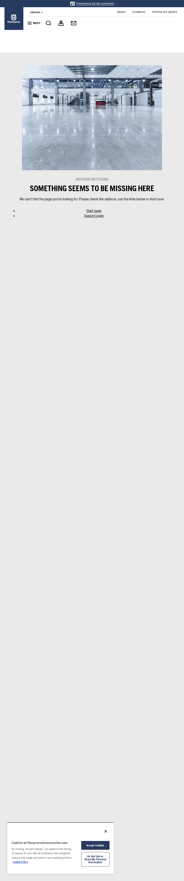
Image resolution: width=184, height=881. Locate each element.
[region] (60, 848)
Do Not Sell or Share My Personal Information (95, 859)
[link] (92, 3)
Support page (94, 215)
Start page (94, 210)
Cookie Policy (20, 862)
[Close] (106, 831)
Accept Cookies (95, 845)
